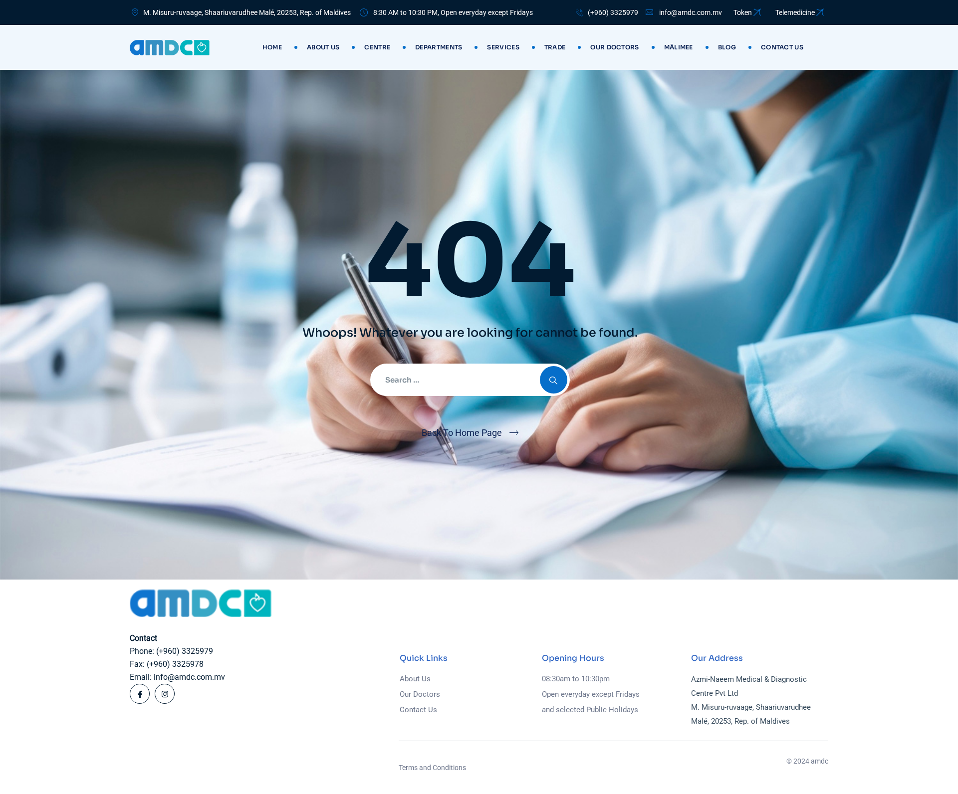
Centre (377, 47)
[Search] (553, 380)
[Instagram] (165, 694)
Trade (555, 47)
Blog (727, 47)
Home (272, 47)
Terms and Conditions (432, 768)
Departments (438, 47)
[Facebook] (140, 694)
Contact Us (418, 709)
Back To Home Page (462, 432)
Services (503, 47)
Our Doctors (614, 47)
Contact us (782, 47)
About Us (323, 47)
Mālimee (678, 47)
